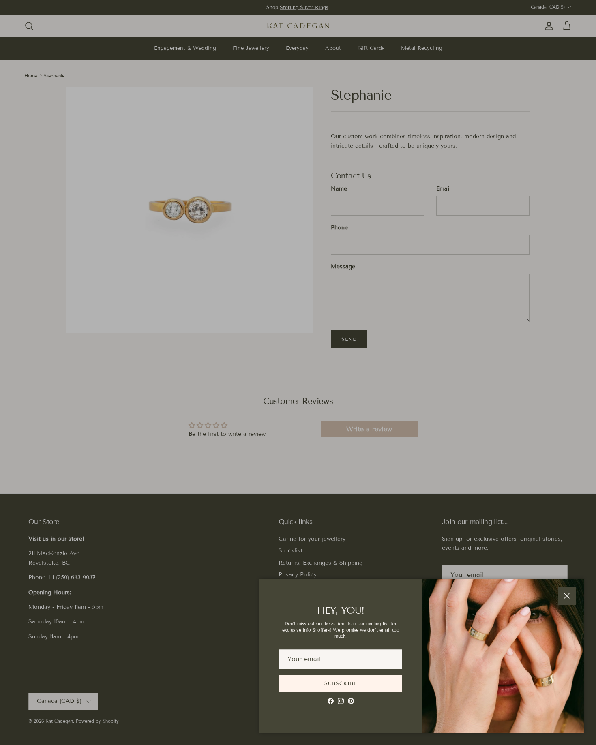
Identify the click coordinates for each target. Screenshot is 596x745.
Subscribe (340, 683)
